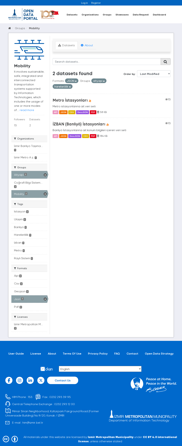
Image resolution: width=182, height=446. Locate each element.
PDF (93, 112)
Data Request (141, 14)
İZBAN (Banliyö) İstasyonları (79, 123)
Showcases (122, 14)
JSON (63, 112)
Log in (84, 2)
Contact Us (63, 380)
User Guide (16, 353)
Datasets (72, 14)
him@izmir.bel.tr (32, 422)
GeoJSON (82, 112)
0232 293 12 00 (64, 404)
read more (27, 110)
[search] (166, 61)
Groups (107, 14)
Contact (132, 353)
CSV (71, 112)
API (55, 112)
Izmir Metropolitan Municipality (110, 437)
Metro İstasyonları (70, 100)
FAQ (117, 353)
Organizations (90, 14)
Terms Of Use (72, 353)
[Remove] (76, 81)
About (88, 45)
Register (96, 2)
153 (30, 397)
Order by (129, 74)
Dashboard (159, 14)
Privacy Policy (98, 353)
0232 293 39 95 (60, 397)
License (35, 353)
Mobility (34, 28)
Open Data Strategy (159, 353)
